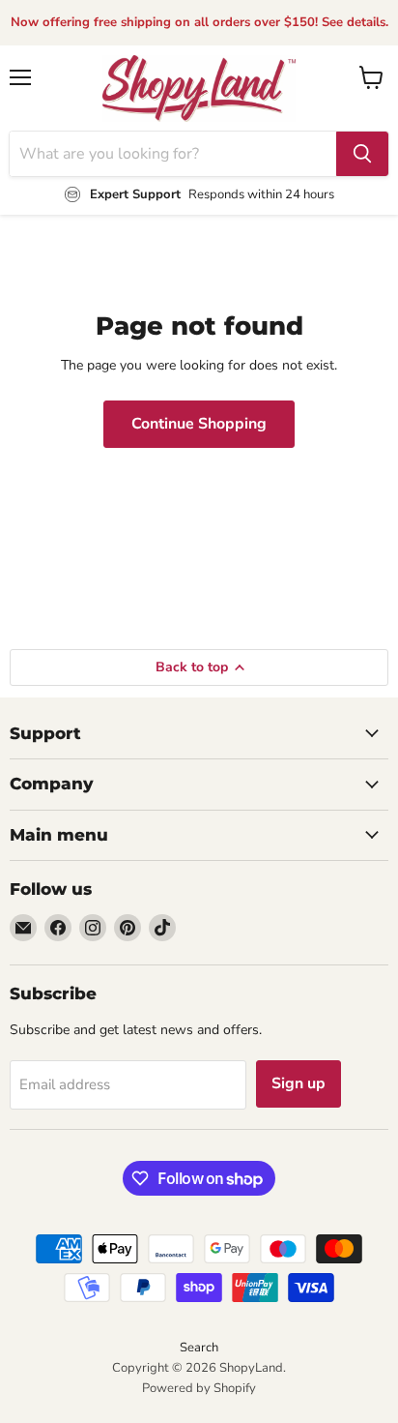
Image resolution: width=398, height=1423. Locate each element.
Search (199, 1347)
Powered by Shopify (199, 1388)
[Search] (362, 154)
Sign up (298, 1083)
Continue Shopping (199, 423)
